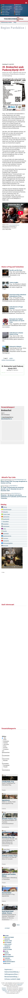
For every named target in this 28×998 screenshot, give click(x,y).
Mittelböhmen (18, 4)
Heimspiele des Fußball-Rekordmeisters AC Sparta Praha (16, 320)
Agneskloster (6, 800)
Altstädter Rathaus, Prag (9, 819)
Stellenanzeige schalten (6, 22)
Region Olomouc (5, 14)
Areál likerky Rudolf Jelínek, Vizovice (7, 912)
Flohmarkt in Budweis (15, 346)
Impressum (8, 969)
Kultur (4, 529)
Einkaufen (5, 512)
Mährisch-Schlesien (6, 9)
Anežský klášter (6, 893)
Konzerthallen (5, 755)
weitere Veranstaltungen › (8, 360)
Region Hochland (5, 12)
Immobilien (6, 524)
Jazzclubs (6, 744)
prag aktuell (19, 984)
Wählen (4, 736)
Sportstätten (5, 763)
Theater (5, 767)
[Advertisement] (14, 46)
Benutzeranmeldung (11, 977)
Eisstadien (6, 741)
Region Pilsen (5, 11)
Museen (5, 760)
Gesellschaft (6, 519)
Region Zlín (17, 14)
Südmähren (17, 12)
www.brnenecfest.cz (14, 225)
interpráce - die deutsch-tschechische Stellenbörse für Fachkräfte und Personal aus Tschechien (13, 496)
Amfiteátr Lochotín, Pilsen (9, 856)
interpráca (4, 989)
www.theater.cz (14, 485)
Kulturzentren (5, 759)
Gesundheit (6, 521)
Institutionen (6, 526)
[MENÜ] (26, 2)
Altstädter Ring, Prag (8, 837)
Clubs (4, 739)
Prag (3, 4)
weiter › (11, 358)
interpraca (5, 990)
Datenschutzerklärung (11, 972)
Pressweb (7, 991)
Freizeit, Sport (6, 514)
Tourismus (5, 538)
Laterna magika (13, 282)
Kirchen (5, 747)
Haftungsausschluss (11, 974)
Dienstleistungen (7, 509)
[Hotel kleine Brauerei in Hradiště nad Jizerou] (12, 568)
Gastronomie (6, 517)
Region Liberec (18, 6)
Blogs (15, 22)
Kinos (4, 746)
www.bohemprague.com (20, 479)
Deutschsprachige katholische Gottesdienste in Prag (17, 295)
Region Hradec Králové (7, 7)
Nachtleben (6, 533)
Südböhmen (18, 11)
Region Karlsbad (18, 9)
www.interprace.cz (15, 493)
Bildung (5, 507)
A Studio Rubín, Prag (8, 782)
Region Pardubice (19, 7)
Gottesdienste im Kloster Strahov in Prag (16, 333)
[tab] (14, 507)
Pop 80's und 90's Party (15, 270)
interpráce (4, 988)
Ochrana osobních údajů (12, 979)
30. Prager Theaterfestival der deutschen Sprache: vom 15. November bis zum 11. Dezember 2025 (12, 489)
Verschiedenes (6, 770)
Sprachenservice (7, 536)
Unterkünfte (6, 541)
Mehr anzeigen (12, 926)
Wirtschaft (5, 545)
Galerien (5, 743)
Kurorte (5, 531)
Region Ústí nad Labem (7, 6)
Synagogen (6, 765)
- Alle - (5, 738)
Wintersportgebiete (8, 543)
